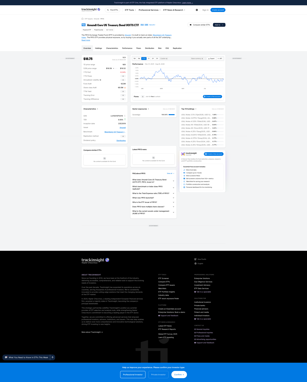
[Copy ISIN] (125, 116)
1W (134, 58)
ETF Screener (163, 278)
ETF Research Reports (167, 329)
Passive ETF (87, 30)
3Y (153, 58)
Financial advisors (201, 309)
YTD (143, 58)
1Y (149, 58)
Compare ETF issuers (166, 285)
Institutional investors (202, 302)
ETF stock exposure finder (168, 298)
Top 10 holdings (187, 109)
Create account (218, 10)
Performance (127, 48)
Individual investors (201, 316)
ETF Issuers (89, 19)
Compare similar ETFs (201, 25)
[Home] (82, 19)
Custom (163, 58)
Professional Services (149, 10)
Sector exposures (139, 109)
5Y (157, 58)
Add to (217, 25)
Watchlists (162, 288)
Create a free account (213, 96)
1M (139, 58)
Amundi (96, 19)
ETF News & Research (173, 10)
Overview (87, 48)
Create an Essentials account (169, 309)
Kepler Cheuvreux (95, 299)
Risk (160, 48)
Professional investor (133, 374)
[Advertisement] (70, 97)
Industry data (163, 295)
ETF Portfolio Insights (166, 292)
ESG (167, 48)
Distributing (121, 140)
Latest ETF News (165, 326)
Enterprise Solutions (202, 278)
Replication (177, 48)
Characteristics (112, 48)
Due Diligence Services (203, 282)
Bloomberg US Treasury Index (115, 132)
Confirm (178, 374)
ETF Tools (129, 10)
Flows (138, 48)
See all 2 (152, 25)
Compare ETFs (164, 282)
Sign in (205, 10)
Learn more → (187, 3)
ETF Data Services (201, 288)
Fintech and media (201, 312)
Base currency (196, 58)
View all (169, 173)
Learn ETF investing (166, 337)
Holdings (98, 48)
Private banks (199, 305)
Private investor (158, 374)
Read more (86, 40)
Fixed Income (98, 30)
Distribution (149, 48)
